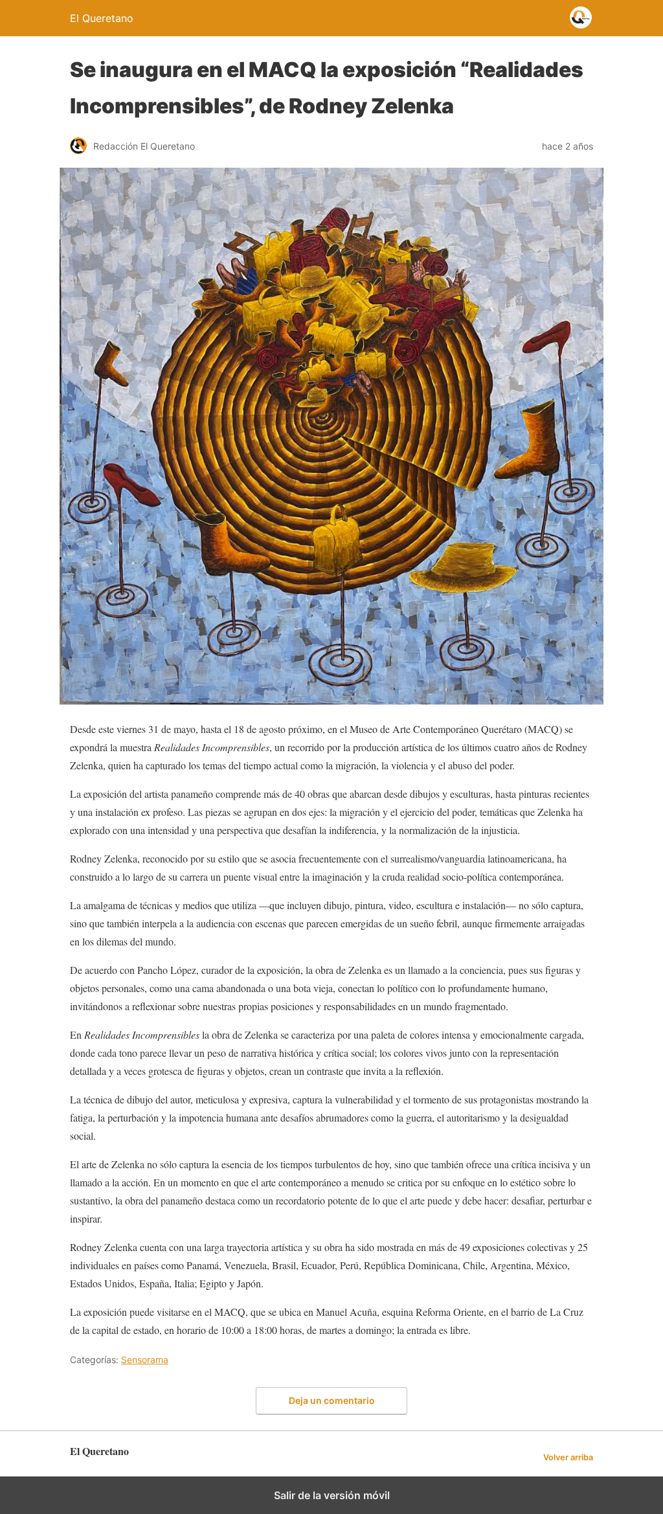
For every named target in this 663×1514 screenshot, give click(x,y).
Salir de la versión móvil (332, 1495)
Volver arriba (568, 1457)
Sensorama (144, 1359)
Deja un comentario (332, 1400)
